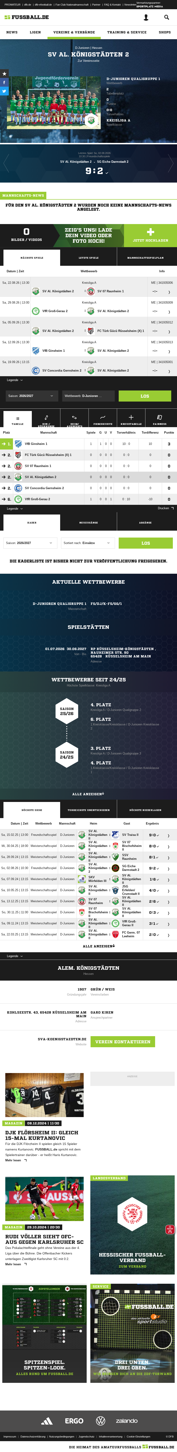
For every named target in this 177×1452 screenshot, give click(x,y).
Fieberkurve (102, 424)
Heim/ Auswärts (74, 425)
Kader (31, 522)
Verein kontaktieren (122, 1042)
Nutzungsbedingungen (61, 1436)
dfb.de (27, 4)
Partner (96, 4)
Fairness (159, 424)
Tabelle (18, 424)
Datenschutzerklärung (33, 1436)
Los (145, 396)
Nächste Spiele (32, 258)
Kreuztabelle (131, 424)
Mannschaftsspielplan (145, 258)
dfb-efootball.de (43, 4)
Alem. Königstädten (88, 968)
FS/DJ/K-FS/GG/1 (106, 603)
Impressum (9, 1436)
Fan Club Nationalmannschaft (72, 4)
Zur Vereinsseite (88, 60)
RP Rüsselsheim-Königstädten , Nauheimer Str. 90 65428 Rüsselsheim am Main (123, 652)
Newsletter (130, 4)
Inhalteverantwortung (110, 1436)
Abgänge (145, 522)
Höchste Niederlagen (145, 810)
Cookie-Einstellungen (138, 1436)
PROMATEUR (13, 4)
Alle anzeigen (87, 794)
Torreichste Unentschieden (89, 810)
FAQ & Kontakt (112, 4)
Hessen (97, 48)
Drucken (163, 508)
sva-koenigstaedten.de (62, 1039)
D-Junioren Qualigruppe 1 (133, 78)
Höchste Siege (31, 810)
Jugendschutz (86, 1436)
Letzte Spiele (89, 258)
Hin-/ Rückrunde (46, 425)
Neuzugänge (88, 522)
